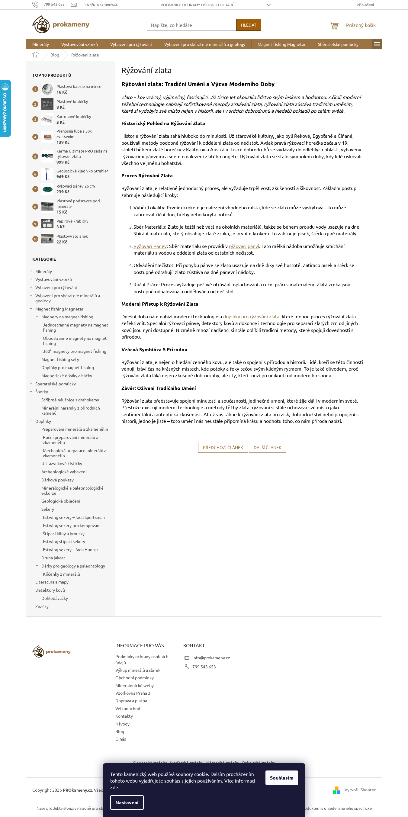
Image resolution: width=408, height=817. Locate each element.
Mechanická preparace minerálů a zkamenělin (74, 453)
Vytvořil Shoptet (360, 789)
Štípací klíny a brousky (64, 533)
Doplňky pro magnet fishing (67, 367)
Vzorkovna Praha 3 (132, 693)
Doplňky (43, 421)
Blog (119, 731)
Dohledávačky (54, 598)
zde (114, 787)
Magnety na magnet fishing (67, 316)
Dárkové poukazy (57, 479)
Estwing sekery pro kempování (72, 525)
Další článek (267, 447)
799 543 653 (204, 666)
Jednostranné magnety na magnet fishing (75, 327)
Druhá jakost (53, 557)
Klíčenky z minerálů (61, 574)
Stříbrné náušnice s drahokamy (70, 399)
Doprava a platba (131, 700)
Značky (42, 606)
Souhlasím (282, 777)
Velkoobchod (127, 708)
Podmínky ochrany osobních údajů (198, 4)
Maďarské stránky (186, 762)
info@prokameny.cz (211, 657)
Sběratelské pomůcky (55, 383)
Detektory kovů (50, 590)
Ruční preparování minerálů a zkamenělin (70, 439)
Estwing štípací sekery (64, 541)
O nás (120, 738)
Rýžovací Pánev (150, 246)
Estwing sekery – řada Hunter (70, 549)
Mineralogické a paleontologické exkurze (72, 490)
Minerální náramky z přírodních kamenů (70, 410)
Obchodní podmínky (134, 677)
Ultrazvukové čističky (61, 463)
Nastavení (127, 802)
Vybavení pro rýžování (56, 287)
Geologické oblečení (60, 500)
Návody (122, 723)
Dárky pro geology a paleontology (73, 565)
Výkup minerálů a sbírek (137, 670)
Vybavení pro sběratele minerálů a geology (67, 298)
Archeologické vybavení (64, 471)
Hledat (248, 24)
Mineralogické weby (134, 685)
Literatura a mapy (52, 581)
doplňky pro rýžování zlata (251, 316)
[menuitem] (40, 44)
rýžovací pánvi (244, 246)
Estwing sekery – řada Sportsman (74, 517)
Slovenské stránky (150, 762)
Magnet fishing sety (60, 359)
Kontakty (124, 716)
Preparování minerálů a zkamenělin (74, 429)
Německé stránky (222, 762)
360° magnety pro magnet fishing (74, 351)
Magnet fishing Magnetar (59, 308)
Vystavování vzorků (53, 279)
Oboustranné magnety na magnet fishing (75, 340)
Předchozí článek (223, 447)
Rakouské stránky (258, 762)
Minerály (43, 271)
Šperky (41, 391)
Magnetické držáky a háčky (66, 375)
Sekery (47, 509)
